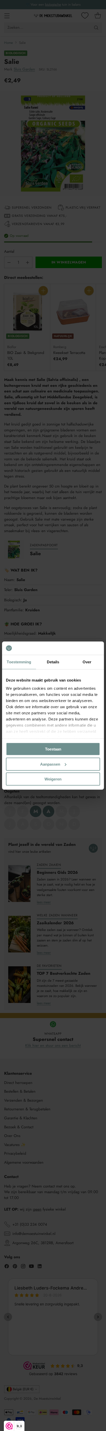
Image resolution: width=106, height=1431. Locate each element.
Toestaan (53, 749)
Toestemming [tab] (19, 662)
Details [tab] (53, 662)
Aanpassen (50, 764)
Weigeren (53, 779)
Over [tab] (87, 662)
